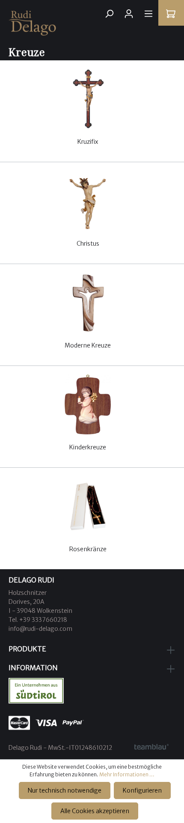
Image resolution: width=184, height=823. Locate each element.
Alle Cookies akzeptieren (94, 811)
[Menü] (148, 14)
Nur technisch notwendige (64, 790)
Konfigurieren (142, 790)
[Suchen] (109, 14)
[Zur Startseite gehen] (92, 23)
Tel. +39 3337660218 (38, 620)
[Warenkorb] (170, 14)
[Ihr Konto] (129, 14)
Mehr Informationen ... (126, 774)
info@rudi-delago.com (40, 629)
